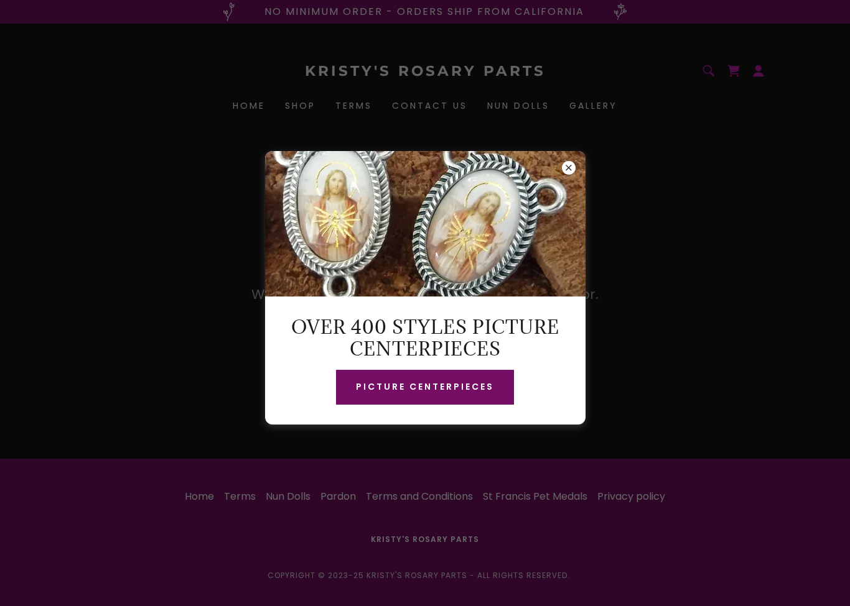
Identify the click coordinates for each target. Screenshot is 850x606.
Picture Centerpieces (425, 386)
